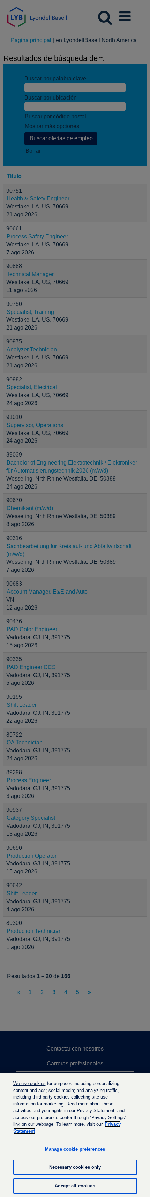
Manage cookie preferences (75, 1149)
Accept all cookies (75, 1185)
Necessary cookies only (75, 1167)
